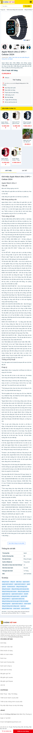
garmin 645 (24, 596)
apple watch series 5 (17, 593)
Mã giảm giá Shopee (6, 681)
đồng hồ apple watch (23, 591)
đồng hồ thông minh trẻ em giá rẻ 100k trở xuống (15, 601)
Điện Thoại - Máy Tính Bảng (8, 694)
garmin (4, 586)
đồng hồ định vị (6, 598)
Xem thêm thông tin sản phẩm (16, 543)
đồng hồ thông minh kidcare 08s (20, 589)
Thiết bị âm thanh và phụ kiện (9, 698)
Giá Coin (4, 728)
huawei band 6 (11, 586)
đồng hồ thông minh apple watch (10, 596)
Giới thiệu (8, 170)
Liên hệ (2, 685)
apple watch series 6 (19, 584)
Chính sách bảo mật (6, 647)
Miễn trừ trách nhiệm (6, 654)
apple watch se (6, 593)
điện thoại (18, 581)
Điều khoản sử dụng (6, 650)
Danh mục (3, 658)
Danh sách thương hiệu (7, 662)
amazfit (26, 593)
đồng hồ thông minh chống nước (10, 606)
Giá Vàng (26, 727)
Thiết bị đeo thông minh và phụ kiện (15, 9)
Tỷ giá (10, 727)
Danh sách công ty (6, 666)
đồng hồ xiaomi (6, 589)
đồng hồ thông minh (21, 586)
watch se (23, 606)
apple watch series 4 (7, 584)
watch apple (27, 603)
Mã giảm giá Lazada (6, 677)
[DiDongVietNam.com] (10, 2)
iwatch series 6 (25, 608)
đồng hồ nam (5, 581)
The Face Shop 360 (18, 727)
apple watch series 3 (17, 603)
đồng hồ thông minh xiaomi (9, 591)
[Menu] (31, 2)
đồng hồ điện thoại (7, 608)
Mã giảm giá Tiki (5, 673)
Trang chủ (2, 9)
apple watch (26, 581)
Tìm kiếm (27, 6)
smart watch (16, 608)
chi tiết (24, 170)
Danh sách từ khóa (6, 669)
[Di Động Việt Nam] (8, 622)
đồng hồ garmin (6, 603)
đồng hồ (12, 581)
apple (28, 584)
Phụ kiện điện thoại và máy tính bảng (11, 705)
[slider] (4, 47)
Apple (10, 57)
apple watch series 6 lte (18, 598)
